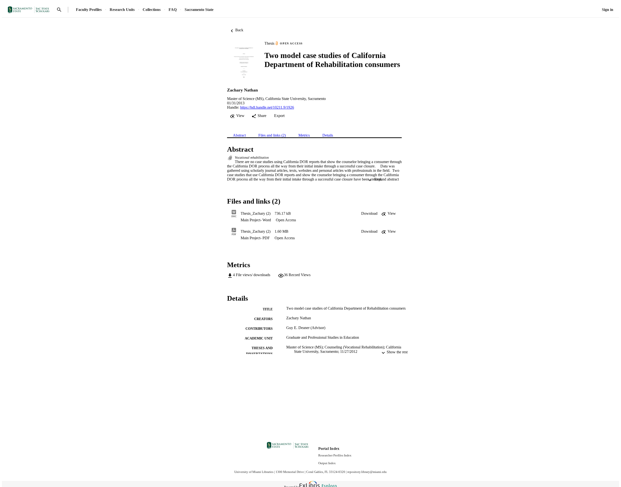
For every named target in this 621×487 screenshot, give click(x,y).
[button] (369, 213)
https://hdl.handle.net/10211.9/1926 (267, 107)
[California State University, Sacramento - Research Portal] (30, 9)
